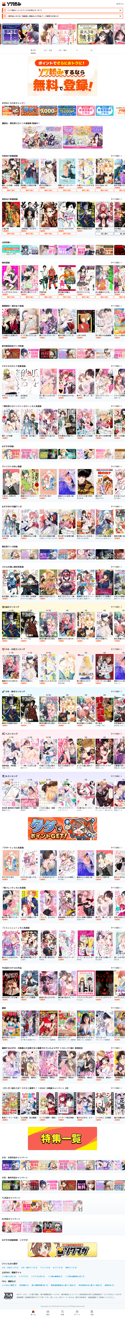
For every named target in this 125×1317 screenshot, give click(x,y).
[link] (30, 111)
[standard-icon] (120, 10)
